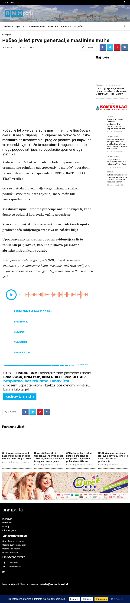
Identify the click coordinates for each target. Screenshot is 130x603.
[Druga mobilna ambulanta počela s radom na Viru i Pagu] (100, 160)
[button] (124, 26)
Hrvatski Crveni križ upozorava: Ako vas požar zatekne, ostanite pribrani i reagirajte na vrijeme (49, 457)
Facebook (14, 563)
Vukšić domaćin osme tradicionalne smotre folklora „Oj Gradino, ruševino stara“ (117, 178)
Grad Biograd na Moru (13, 541)
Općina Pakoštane (11, 549)
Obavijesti (6, 35)
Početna (8, 26)
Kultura (52, 26)
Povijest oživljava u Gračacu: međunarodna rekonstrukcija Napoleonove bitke (116, 124)
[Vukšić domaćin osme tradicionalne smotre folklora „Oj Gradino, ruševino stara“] (100, 175)
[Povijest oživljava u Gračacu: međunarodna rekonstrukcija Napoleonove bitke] (100, 120)
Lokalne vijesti (113, 136)
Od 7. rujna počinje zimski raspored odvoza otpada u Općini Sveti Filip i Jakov (111, 91)
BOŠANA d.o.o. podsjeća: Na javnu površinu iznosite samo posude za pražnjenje (113, 457)
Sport (19, 26)
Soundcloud (15, 566)
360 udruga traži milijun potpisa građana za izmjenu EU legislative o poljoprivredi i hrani (79, 457)
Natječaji (78, 26)
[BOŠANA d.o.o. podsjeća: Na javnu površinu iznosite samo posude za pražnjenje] (113, 440)
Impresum (7, 519)
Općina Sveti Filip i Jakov (14, 545)
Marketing (7, 522)
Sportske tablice (36, 26)
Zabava (65, 26)
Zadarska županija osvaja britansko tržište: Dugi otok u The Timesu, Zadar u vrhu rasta (117, 144)
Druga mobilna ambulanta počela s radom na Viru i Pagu (116, 161)
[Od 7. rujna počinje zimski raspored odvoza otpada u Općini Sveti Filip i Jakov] (112, 71)
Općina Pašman (10, 552)
